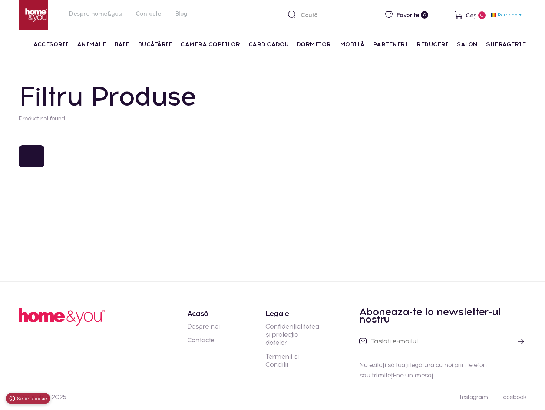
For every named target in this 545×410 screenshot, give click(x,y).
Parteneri (390, 44)
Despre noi (203, 326)
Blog (181, 13)
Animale (91, 44)
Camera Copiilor (210, 44)
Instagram (473, 396)
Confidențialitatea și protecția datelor (292, 334)
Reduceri (432, 44)
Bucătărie (155, 44)
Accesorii (51, 44)
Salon (467, 44)
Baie (121, 44)
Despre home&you (95, 13)
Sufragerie (505, 44)
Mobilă (352, 44)
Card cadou (268, 44)
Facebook (513, 396)
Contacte (148, 13)
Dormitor (315, 44)
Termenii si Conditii (282, 360)
